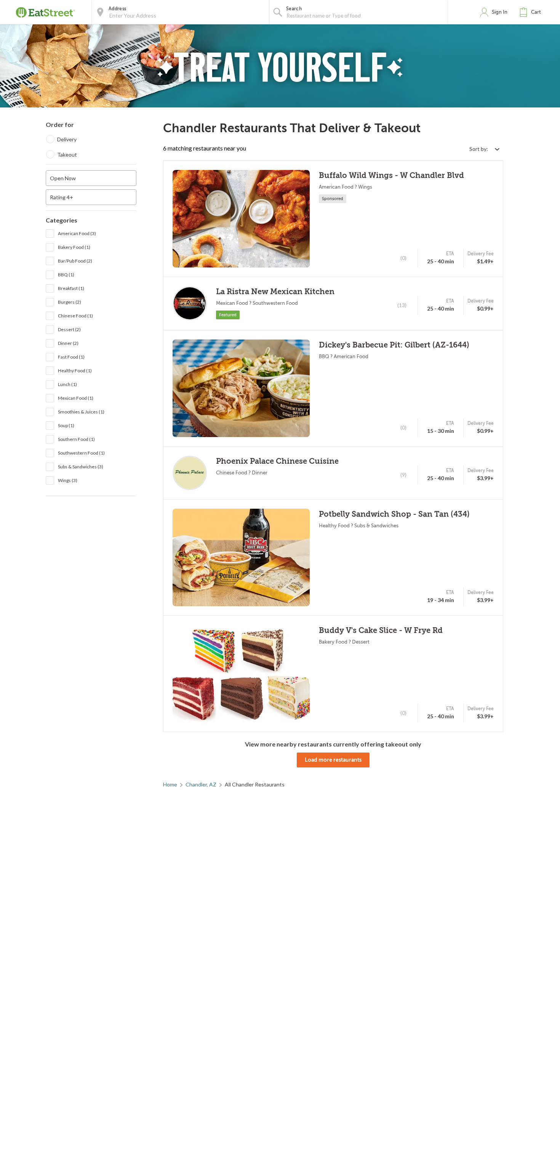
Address (117, 8)
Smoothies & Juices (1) (81, 412)
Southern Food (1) (76, 439)
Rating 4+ (61, 197)
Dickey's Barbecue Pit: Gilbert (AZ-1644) (394, 345)
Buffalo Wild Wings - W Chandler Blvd (391, 175)
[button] (532, 12)
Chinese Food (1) (75, 316)
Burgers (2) (69, 302)
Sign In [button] (499, 12)
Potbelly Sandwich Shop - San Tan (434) (394, 514)
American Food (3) (77, 233)
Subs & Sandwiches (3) (80, 466)
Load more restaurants (333, 760)
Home (170, 784)
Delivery (67, 139)
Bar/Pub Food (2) (75, 261)
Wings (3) (67, 480)
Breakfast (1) (71, 288)
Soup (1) (66, 425)
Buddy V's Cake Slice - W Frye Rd (381, 630)
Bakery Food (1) (74, 247)
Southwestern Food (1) (81, 453)
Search (294, 8)
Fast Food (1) (71, 357)
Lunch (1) (67, 384)
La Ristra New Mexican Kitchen (275, 291)
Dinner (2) (68, 343)
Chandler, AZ (201, 784)
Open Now (63, 178)
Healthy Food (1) (75, 370)
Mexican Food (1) (75, 398)
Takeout (67, 154)
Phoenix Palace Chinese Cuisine (277, 461)
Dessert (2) (69, 329)
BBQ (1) (66, 274)
